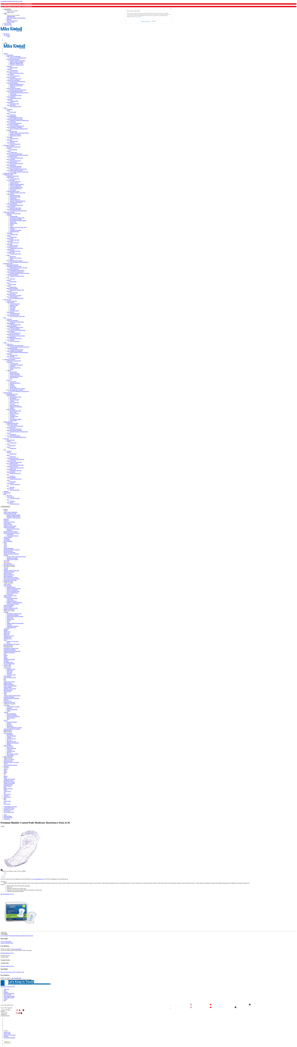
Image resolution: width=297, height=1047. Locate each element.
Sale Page (9, 451)
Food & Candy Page (12, 301)
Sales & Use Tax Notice (9, 1035)
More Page (9, 495)
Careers (5, 999)
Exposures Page (11, 440)
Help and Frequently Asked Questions (16, 18)
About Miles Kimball (9, 997)
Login (8, 36)
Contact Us (6, 989)
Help (5, 13)
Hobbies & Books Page (12, 423)
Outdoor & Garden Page (13, 176)
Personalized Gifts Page (12, 265)
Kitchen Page (10, 55)
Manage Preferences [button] (145, 21)
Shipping (9, 19)
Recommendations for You (7, 894)
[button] (153, 21)
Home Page (10, 109)
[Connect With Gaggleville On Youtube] (210, 1008)
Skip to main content (17, 1)
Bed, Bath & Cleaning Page (13, 146)
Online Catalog (10, 12)
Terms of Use (7, 1032)
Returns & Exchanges (12, 20)
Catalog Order (7, 9)
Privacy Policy (7, 1033)
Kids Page (9, 319)
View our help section (6, 941)
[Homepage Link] (11, 31)
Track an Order (10, 22)
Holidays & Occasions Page (13, 213)
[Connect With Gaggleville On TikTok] (235, 1008)
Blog (5, 1000)
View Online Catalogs (9, 996)
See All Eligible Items (37, 879)
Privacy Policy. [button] (138, 16)
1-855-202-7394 (11, 16)
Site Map (6, 1036)
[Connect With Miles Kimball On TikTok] (249, 1005)
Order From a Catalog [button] (12, 10)
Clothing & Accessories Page (14, 360)
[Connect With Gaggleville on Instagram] (191, 1008)
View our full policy (17, 949)
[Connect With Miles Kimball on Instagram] (191, 1005)
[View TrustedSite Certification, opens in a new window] (7, 1043)
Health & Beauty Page (12, 394)
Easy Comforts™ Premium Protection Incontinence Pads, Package (17, 935)
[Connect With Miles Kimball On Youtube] (210, 1005)
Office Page (10, 344)
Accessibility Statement (6, 1)
